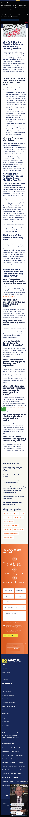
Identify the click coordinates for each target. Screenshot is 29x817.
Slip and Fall (7, 529)
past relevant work (18, 407)
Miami (21, 762)
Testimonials (5, 679)
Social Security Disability (8, 706)
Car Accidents (6, 688)
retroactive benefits (9, 296)
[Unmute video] (19, 796)
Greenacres (5, 755)
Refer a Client (6, 672)
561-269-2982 (16, 565)
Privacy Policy (6, 805)
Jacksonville (14, 758)
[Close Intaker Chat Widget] (27, 782)
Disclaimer (5, 809)
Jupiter (23, 758)
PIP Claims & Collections (11, 525)
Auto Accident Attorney (11, 514)
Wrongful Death (8, 537)
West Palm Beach (16, 773)
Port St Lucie (13, 766)
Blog (3, 718)
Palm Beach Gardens (17, 755)
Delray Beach (6, 751)
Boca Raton (5, 748)
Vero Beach (18, 769)
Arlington (5, 781)
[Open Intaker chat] (12, 816)
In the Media (7, 517)
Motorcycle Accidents (8, 695)
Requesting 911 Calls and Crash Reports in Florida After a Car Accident (12, 468)
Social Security (18, 529)
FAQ (23, 514)
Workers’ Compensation (8, 702)
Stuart (4, 769)
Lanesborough (6, 785)
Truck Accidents (6, 691)
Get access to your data (9, 812)
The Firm (4, 668)
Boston (12, 781)
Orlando (4, 766)
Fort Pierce (15, 751)
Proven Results (6, 676)
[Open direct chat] (25, 782)
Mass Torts (5, 710)
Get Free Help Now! (10, 635)
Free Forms (5, 725)
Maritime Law (19, 517)
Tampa (10, 769)
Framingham (20, 781)
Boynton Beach (15, 748)
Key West (5, 762)
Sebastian (22, 766)
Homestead (5, 758)
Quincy (4, 789)
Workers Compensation (11, 533)
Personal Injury (8, 521)
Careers (4, 729)
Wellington (5, 773)
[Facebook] (7, 795)
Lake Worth (13, 762)
